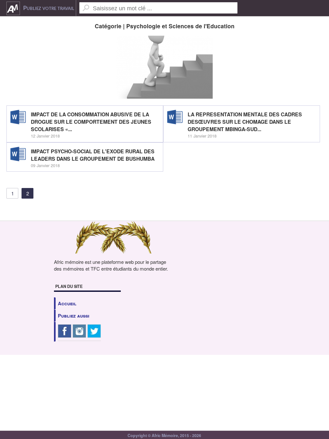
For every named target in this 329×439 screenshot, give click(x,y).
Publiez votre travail (48, 8)
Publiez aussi (73, 315)
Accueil (67, 303)
